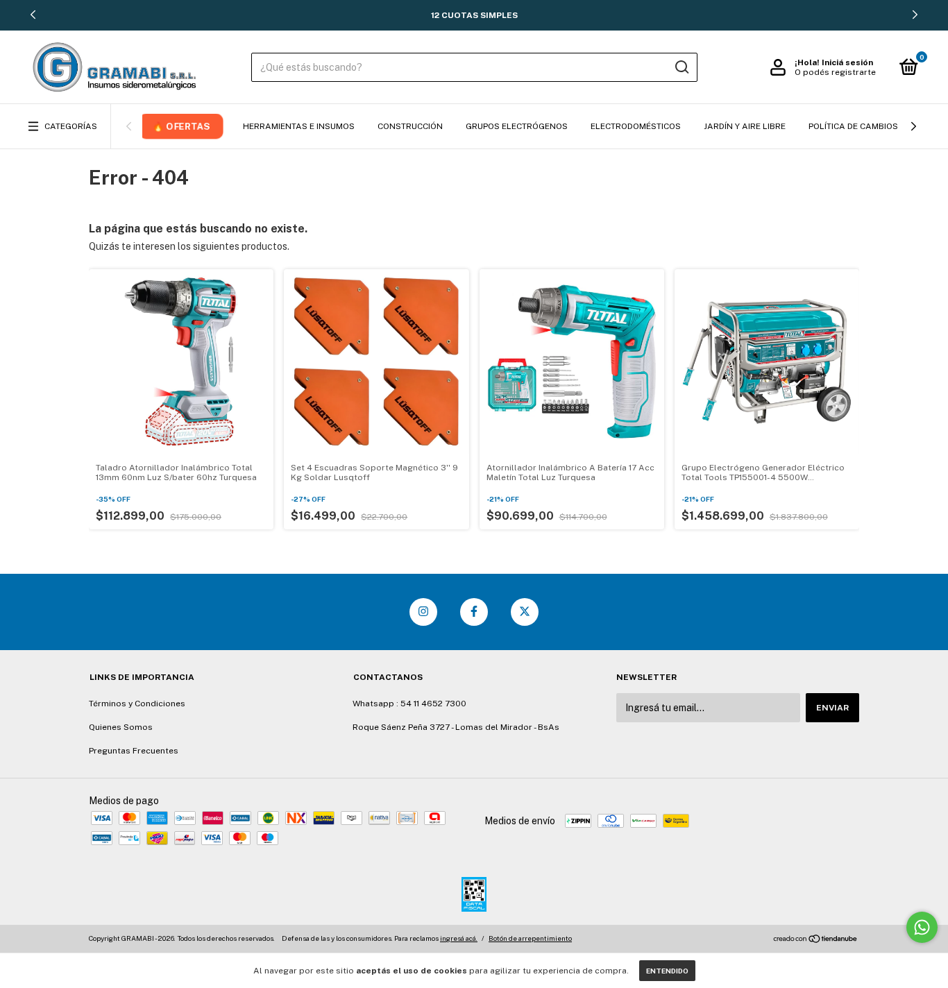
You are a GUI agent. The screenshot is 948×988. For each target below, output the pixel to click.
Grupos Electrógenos (517, 126)
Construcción (410, 126)
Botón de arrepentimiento (530, 938)
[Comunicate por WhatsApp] (922, 927)
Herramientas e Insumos (299, 126)
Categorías (70, 126)
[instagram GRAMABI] (423, 612)
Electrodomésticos (636, 126)
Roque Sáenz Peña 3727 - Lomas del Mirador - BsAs (456, 727)
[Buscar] (681, 67)
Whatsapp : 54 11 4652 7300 (409, 703)
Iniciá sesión (847, 62)
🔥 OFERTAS (181, 126)
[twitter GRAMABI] (525, 612)
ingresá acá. (458, 938)
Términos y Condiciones (137, 703)
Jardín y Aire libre (745, 126)
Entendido (667, 970)
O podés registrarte (835, 72)
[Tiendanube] (815, 940)
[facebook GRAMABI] (474, 612)
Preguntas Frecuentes (133, 751)
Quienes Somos (121, 727)
